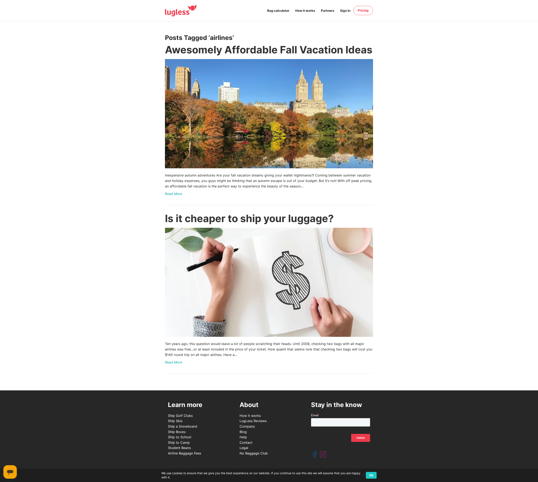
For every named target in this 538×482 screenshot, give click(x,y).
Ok (371, 475)
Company (247, 426)
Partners (327, 11)
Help (243, 437)
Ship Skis (175, 421)
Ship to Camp (179, 442)
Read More (173, 194)
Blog (243, 432)
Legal (244, 448)
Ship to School (179, 437)
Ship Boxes (177, 432)
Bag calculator (278, 11)
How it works (305, 11)
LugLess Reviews (253, 421)
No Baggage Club (254, 453)
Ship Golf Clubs (180, 416)
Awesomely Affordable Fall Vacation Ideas (268, 49)
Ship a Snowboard (182, 426)
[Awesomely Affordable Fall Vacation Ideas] (269, 113)
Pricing (363, 10)
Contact (246, 442)
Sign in (345, 11)
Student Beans (179, 448)
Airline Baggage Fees (184, 453)
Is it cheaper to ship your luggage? (249, 218)
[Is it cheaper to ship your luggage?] (269, 282)
